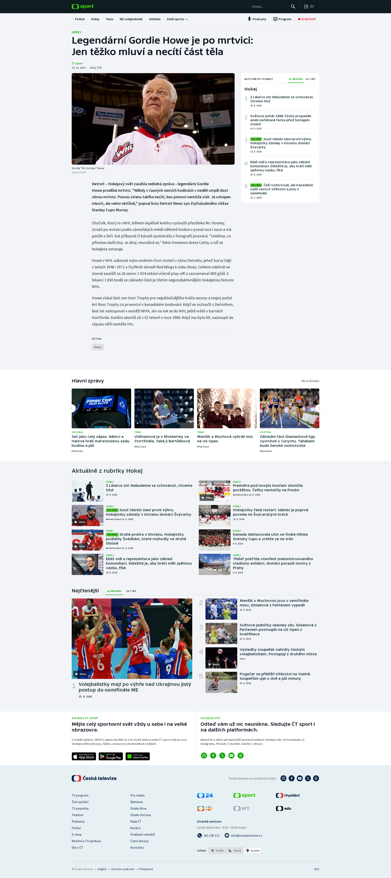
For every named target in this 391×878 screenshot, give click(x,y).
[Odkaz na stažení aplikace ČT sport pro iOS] (84, 756)
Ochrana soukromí (122, 869)
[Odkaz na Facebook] (213, 755)
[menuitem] (80, 19)
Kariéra (135, 828)
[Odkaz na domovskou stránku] (89, 6)
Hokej (76, 32)
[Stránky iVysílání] (288, 797)
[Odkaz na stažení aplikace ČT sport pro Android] (111, 756)
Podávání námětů (142, 834)
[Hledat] (293, 6)
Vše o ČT (77, 847)
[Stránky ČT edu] (283, 810)
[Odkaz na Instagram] (204, 755)
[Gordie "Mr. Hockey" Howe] (153, 119)
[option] (217, 850)
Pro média (137, 795)
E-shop (77, 834)
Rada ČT (136, 821)
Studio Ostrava (140, 815)
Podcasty (78, 821)
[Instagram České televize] (283, 778)
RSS (316, 869)
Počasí (76, 828)
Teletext (78, 815)
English (102, 869)
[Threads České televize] (316, 778)
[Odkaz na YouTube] (231, 755)
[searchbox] (269, 6)
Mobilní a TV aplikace (86, 841)
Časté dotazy (139, 841)
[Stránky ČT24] (205, 797)
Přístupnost (145, 869)
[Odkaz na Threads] (240, 755)
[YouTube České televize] (300, 778)
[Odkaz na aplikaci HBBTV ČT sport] (137, 756)
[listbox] (235, 850)
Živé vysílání (80, 802)
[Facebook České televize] (291, 778)
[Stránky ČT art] (241, 810)
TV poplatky (80, 808)
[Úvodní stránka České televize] (94, 778)
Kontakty (137, 847)
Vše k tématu (310, 381)
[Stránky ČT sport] (244, 797)
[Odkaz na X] (222, 755)
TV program (80, 795)
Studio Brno (138, 808)
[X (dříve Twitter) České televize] (308, 778)
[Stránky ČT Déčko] (204, 810)
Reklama (136, 802)
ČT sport (77, 63)
